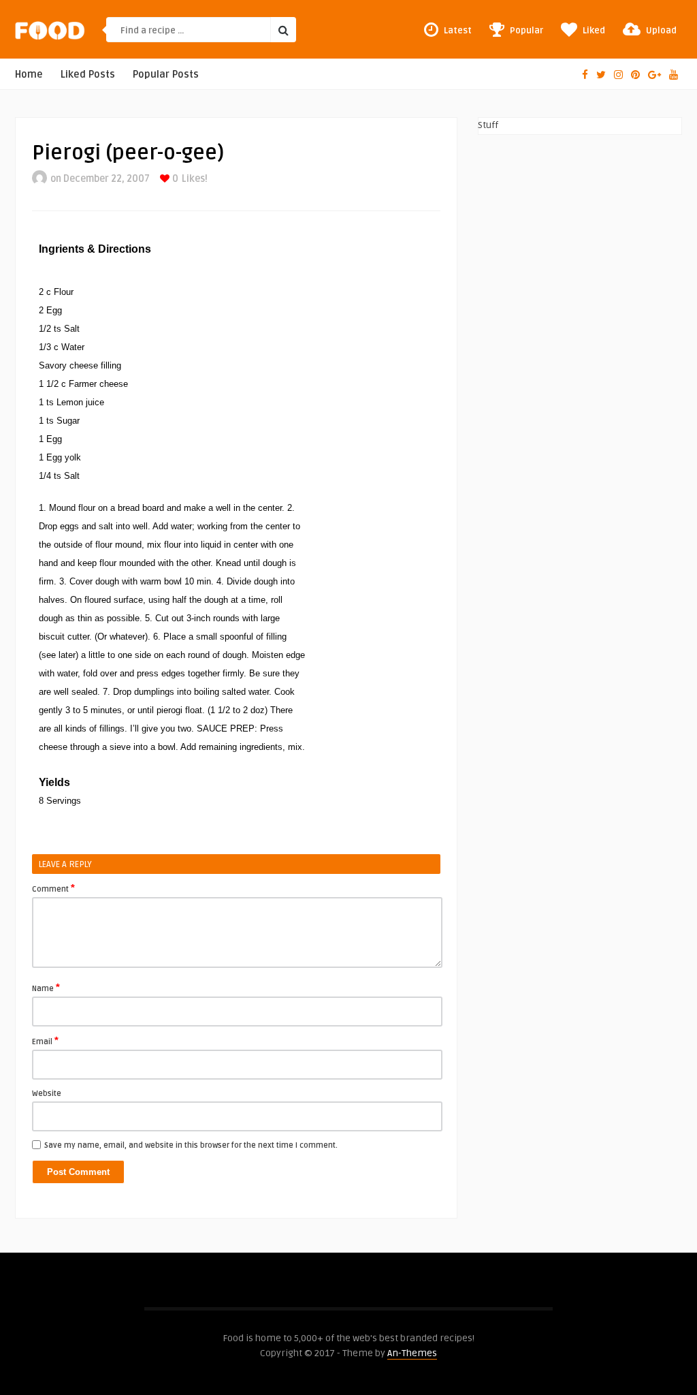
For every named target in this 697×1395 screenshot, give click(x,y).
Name (46, 988)
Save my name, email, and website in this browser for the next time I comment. (191, 1145)
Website (46, 1093)
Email (45, 1041)
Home (29, 74)
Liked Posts (88, 74)
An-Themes (412, 1353)
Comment (53, 888)
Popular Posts (166, 74)
